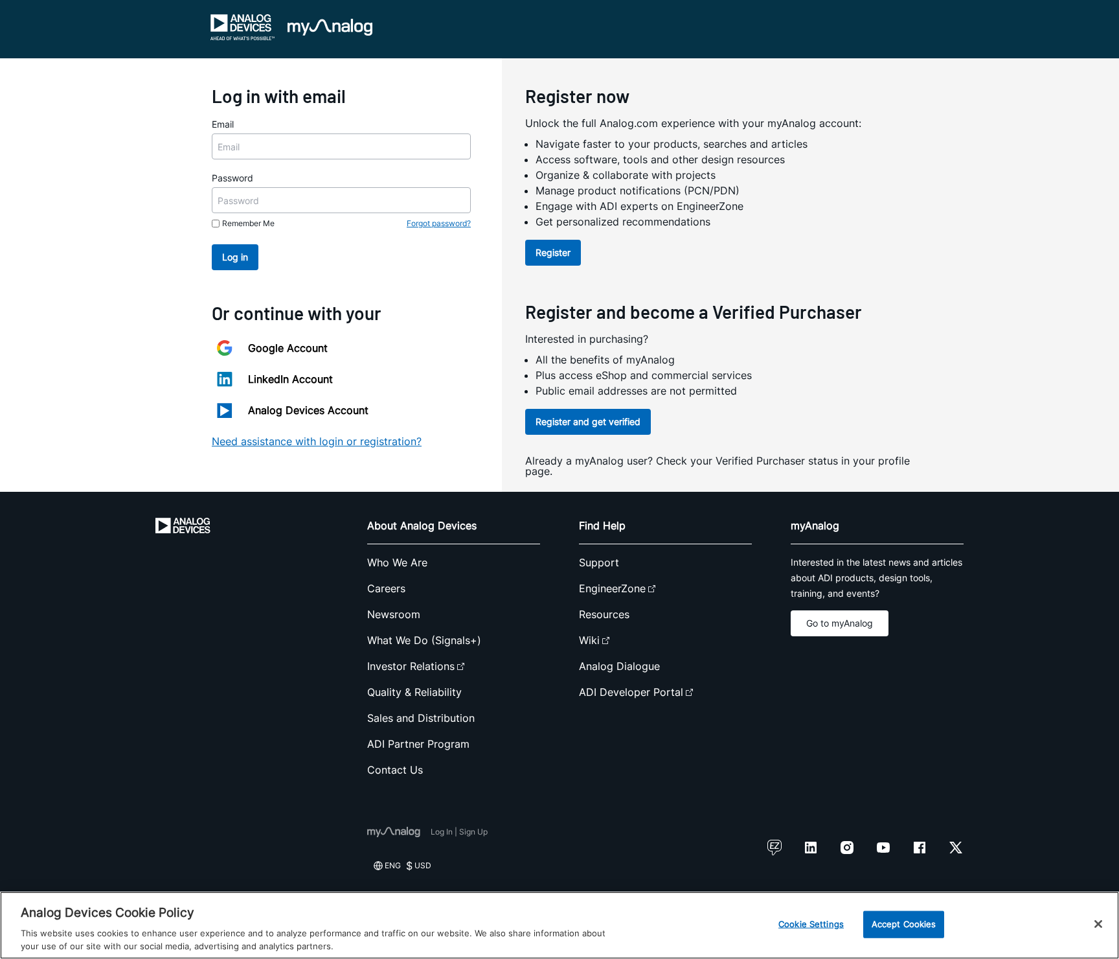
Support (599, 562)
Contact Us (395, 769)
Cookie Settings (811, 924)
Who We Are (397, 562)
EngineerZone (612, 588)
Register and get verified (588, 421)
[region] (559, 925)
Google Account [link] (288, 347)
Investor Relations (411, 666)
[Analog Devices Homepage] (242, 27)
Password (232, 177)
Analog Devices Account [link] (308, 410)
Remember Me (248, 223)
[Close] (1098, 924)
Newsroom (393, 614)
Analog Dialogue (619, 666)
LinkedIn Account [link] (290, 379)
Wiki (589, 640)
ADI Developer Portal (631, 692)
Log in (235, 256)
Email (223, 124)
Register (553, 252)
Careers (386, 588)
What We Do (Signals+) (424, 640)
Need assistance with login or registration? (317, 441)
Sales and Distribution (421, 717)
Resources (604, 614)
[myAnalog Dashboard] (330, 27)
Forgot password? (439, 223)
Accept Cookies (904, 924)
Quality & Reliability (414, 692)
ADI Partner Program (418, 743)
